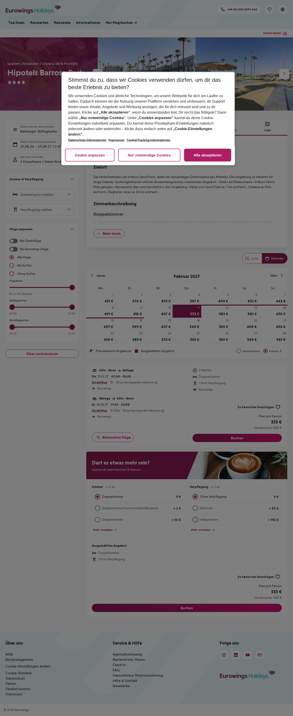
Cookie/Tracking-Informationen (148, 140)
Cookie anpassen (90, 155)
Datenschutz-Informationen (87, 140)
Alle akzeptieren (208, 155)
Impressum (117, 140)
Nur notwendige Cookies (149, 155)
